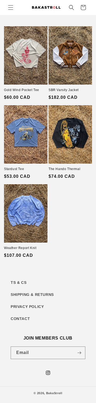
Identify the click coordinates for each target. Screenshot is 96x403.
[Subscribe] (79, 352)
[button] (11, 7)
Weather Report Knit (20, 248)
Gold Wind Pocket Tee (21, 90)
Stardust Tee (14, 169)
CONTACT (20, 319)
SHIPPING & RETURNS (32, 294)
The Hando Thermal (64, 169)
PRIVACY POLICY (27, 306)
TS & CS (18, 282)
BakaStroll (54, 393)
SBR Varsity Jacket (64, 90)
